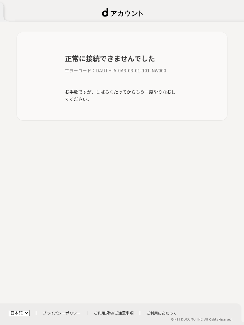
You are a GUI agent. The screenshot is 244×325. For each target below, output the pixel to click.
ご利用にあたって (161, 312)
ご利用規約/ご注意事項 (113, 312)
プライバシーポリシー (62, 312)
